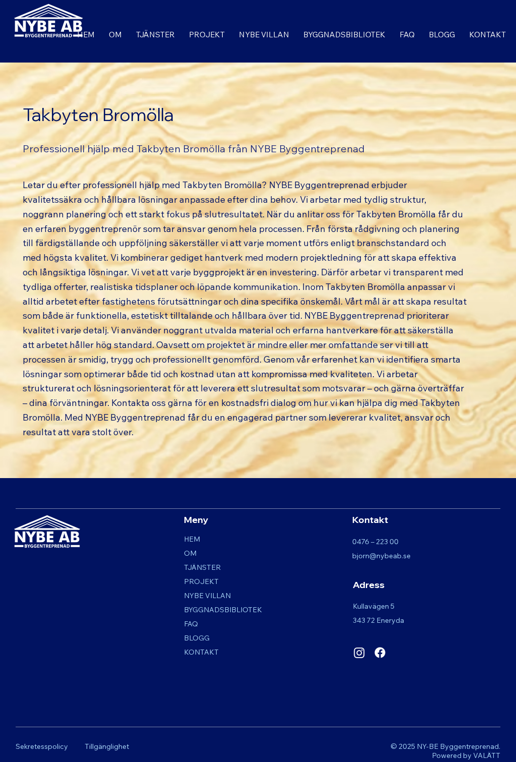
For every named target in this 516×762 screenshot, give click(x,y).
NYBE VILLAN (207, 595)
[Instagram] (359, 653)
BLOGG (197, 637)
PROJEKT (201, 581)
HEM (192, 539)
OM (190, 553)
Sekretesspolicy (42, 746)
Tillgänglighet (107, 746)
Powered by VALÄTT (466, 755)
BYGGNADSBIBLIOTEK (223, 609)
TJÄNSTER (202, 567)
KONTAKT (201, 652)
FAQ (191, 623)
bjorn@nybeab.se (381, 555)
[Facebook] (380, 653)
